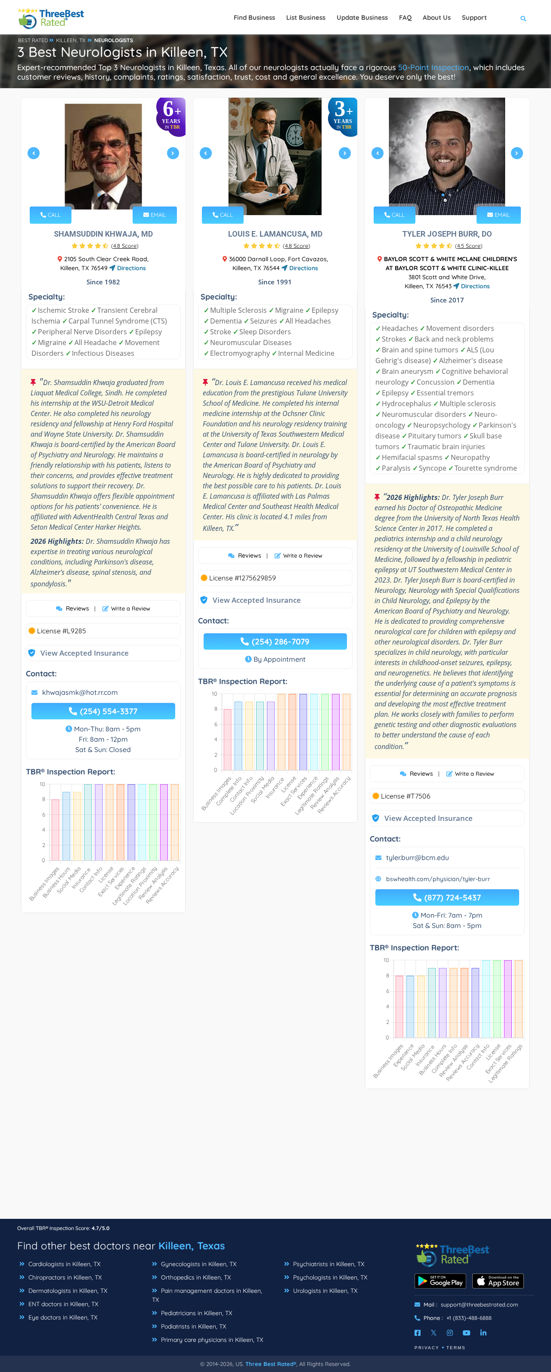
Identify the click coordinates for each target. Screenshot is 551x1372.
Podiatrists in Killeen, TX (192, 1326)
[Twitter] (433, 1333)
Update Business (362, 17)
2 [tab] (106, 195)
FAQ (405, 17)
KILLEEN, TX (70, 40)
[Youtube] (467, 1333)
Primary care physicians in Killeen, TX (211, 1340)
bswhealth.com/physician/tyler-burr (438, 879)
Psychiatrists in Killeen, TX (327, 1264)
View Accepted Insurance (76, 653)
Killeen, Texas (191, 1245)
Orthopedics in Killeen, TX (195, 1277)
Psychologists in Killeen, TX (329, 1277)
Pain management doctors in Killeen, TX (207, 1295)
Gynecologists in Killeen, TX (197, 1264)
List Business (305, 17)
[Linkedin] (483, 1333)
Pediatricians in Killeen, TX (195, 1313)
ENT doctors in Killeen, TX (62, 1304)
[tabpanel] (103, 156)
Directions (130, 268)
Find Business (254, 17)
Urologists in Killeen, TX (324, 1291)
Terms (456, 1347)
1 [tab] (99, 195)
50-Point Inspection (433, 67)
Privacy (427, 1347)
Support (474, 17)
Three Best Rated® (270, 1363)
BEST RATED (33, 40)
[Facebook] (418, 1333)
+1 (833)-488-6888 (469, 1317)
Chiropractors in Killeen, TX (64, 1277)
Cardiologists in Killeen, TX (63, 1264)
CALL (53, 214)
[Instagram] (450, 1333)
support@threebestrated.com (479, 1304)
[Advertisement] (275, 1158)
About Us (437, 17)
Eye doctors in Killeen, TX (62, 1317)
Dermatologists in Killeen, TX (67, 1291)
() (125, 245)
